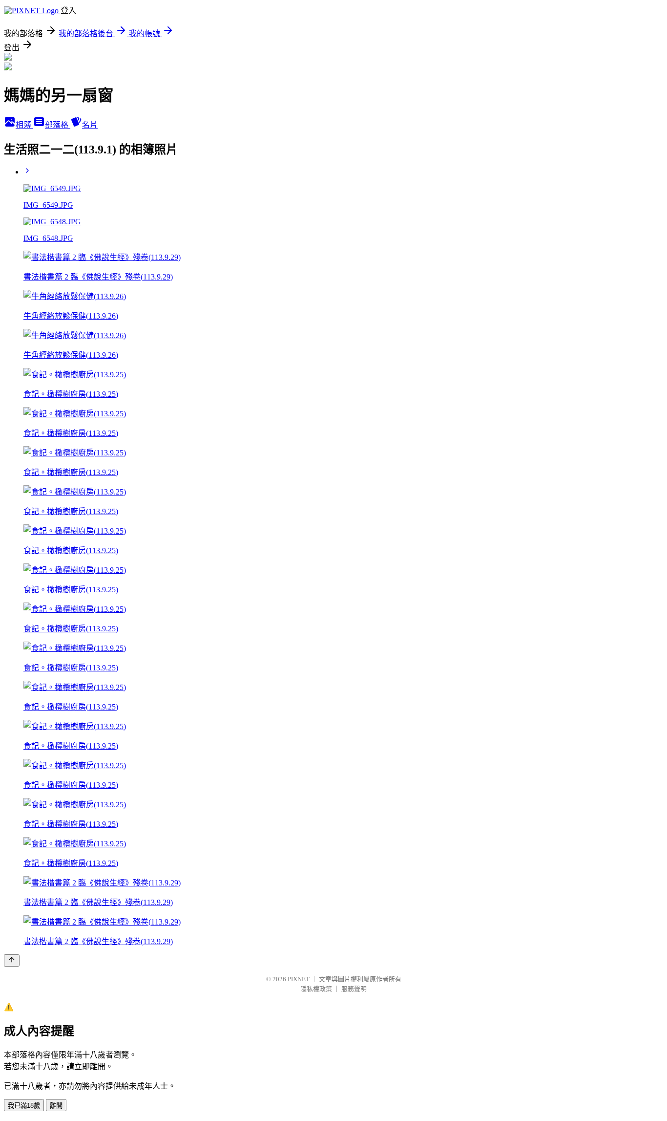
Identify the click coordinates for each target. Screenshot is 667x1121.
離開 (56, 1105)
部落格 (57, 125)
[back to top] (12, 960)
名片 (90, 125)
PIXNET (299, 979)
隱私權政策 (316, 988)
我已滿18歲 (24, 1105)
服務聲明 (354, 988)
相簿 (24, 125)
